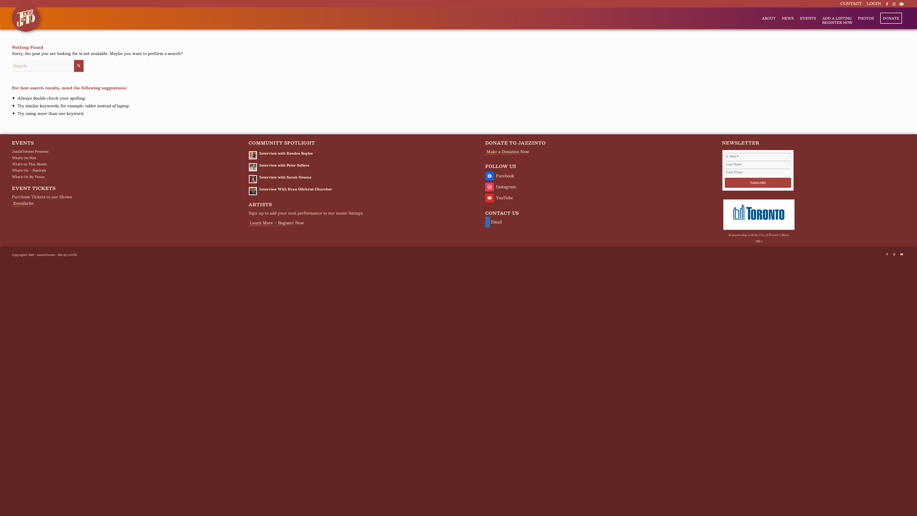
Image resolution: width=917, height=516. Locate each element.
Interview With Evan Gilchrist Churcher (295, 189)
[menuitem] (851, 3)
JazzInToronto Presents (30, 151)
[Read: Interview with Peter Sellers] (253, 167)
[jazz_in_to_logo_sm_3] (26, 14)
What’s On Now (24, 158)
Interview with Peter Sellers (284, 165)
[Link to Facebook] (887, 3)
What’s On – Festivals (29, 170)
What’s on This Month (29, 164)
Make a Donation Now (507, 152)
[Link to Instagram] (894, 3)
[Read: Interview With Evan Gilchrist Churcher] (253, 191)
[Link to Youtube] (901, 3)
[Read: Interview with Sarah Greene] (253, 179)
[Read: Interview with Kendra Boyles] (253, 155)
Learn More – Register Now (277, 223)
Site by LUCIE (67, 255)
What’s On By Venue (28, 176)
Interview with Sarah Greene (285, 177)
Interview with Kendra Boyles (286, 153)
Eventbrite (23, 203)
